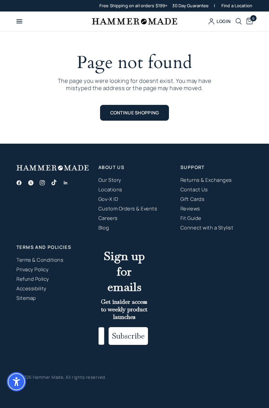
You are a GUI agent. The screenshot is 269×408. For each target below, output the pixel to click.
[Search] (238, 21)
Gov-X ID (108, 199)
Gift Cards (192, 199)
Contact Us (194, 189)
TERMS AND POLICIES (43, 247)
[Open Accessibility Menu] (16, 382)
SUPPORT (192, 167)
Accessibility (31, 288)
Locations (110, 189)
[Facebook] (21, 183)
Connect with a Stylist (206, 227)
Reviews (190, 208)
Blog (103, 227)
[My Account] (219, 21)
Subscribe (128, 336)
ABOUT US (111, 167)
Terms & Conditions (39, 259)
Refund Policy (32, 279)
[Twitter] (33, 183)
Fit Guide (190, 218)
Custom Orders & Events (127, 208)
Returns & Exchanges (206, 180)
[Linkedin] (68, 183)
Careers (108, 218)
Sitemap (26, 298)
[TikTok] (57, 182)
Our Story (109, 180)
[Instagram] (45, 183)
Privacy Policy (32, 269)
